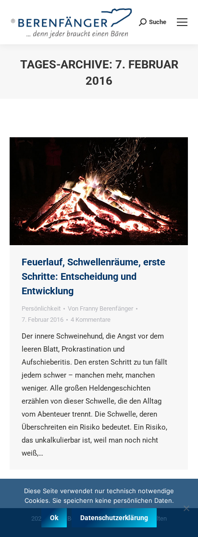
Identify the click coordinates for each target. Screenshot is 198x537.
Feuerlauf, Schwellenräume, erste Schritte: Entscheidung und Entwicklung (93, 276)
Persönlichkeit (41, 308)
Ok (54, 518)
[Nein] (186, 508)
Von (100, 308)
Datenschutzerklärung (114, 518)
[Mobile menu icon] (182, 22)
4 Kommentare (91, 319)
